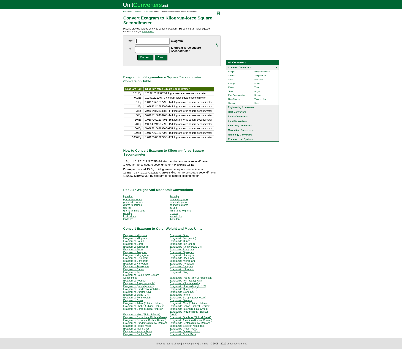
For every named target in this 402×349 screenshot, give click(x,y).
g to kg (127, 207)
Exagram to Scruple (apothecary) (188, 297)
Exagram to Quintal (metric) (138, 286)
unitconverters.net (237, 343)
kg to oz (174, 213)
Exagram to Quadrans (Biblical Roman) (145, 323)
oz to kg (127, 213)
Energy (231, 83)
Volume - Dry (260, 99)
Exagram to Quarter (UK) (137, 292)
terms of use (174, 343)
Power (257, 83)
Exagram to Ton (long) (135, 246)
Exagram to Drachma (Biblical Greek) (190, 317)
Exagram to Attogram (181, 266)
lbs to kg (174, 196)
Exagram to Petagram (182, 249)
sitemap (204, 343)
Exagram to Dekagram (135, 258)
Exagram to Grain (133, 300)
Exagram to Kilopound (182, 269)
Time (256, 87)
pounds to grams (179, 205)
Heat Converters (237, 112)
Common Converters (239, 67)
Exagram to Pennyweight (137, 297)
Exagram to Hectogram (182, 255)
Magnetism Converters (240, 130)
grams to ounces (132, 199)
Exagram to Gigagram (182, 252)
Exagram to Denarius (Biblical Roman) (144, 320)
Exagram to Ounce (180, 241)
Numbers (258, 95)
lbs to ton (175, 219)
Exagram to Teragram (135, 252)
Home (125, 11)
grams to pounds (132, 205)
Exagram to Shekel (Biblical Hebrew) (143, 306)
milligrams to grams (180, 210)
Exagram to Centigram (135, 261)
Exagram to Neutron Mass (137, 331)
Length (231, 71)
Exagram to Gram (179, 235)
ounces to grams (179, 199)
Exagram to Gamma (181, 300)
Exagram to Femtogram (136, 266)
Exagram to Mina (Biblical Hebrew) (189, 303)
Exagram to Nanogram (135, 263)
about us (160, 343)
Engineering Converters (241, 107)
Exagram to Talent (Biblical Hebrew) (143, 303)
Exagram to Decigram (182, 258)
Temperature (260, 75)
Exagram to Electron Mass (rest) (187, 326)
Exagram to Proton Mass (183, 328)
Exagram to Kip (131, 272)
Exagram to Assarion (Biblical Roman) (191, 320)
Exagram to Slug (179, 272)
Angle (257, 91)
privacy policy (190, 343)
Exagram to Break (133, 249)
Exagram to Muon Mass (136, 328)
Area (230, 79)
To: (131, 49)
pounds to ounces (133, 202)
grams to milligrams (134, 210)
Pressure (258, 79)
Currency (232, 103)
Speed (231, 91)
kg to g (173, 207)
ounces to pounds (179, 202)
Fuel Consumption (236, 95)
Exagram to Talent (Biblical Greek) (189, 309)
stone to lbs (176, 216)
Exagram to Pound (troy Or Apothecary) (191, 277)
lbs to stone (129, 216)
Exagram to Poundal (134, 280)
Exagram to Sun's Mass (183, 334)
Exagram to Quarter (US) (183, 289)
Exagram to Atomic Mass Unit (186, 246)
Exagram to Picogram (182, 263)
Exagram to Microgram (182, 261)
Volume (231, 75)
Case (256, 103)
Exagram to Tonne (180, 294)
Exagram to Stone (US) (182, 292)
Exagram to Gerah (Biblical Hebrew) (143, 309)
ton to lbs (128, 219)
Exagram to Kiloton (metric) (185, 283)
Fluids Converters (238, 116)
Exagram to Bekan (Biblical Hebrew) (190, 306)
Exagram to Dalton (133, 269)
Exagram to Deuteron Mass (185, 331)
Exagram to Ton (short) (182, 244)
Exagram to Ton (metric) (183, 238)
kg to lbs (128, 196)
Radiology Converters (240, 134)
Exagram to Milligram (135, 238)
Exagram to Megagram (136, 255)
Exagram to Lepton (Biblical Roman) (190, 323)
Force (231, 87)
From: (129, 41)
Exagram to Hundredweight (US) (188, 286)
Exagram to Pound (133, 241)
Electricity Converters (240, 125)
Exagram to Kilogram (135, 235)
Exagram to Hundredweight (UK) (141, 289)
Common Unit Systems (240, 139)
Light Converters (237, 121)
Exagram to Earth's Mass (137, 334)
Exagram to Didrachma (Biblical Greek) (145, 317)
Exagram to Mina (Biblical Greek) (141, 314)
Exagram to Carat (133, 244)
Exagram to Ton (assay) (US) (186, 280)
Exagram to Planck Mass (137, 326)
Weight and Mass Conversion (140, 11)
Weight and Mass (262, 71)
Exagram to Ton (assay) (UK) (139, 283)
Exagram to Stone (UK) (136, 294)
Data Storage (234, 99)
